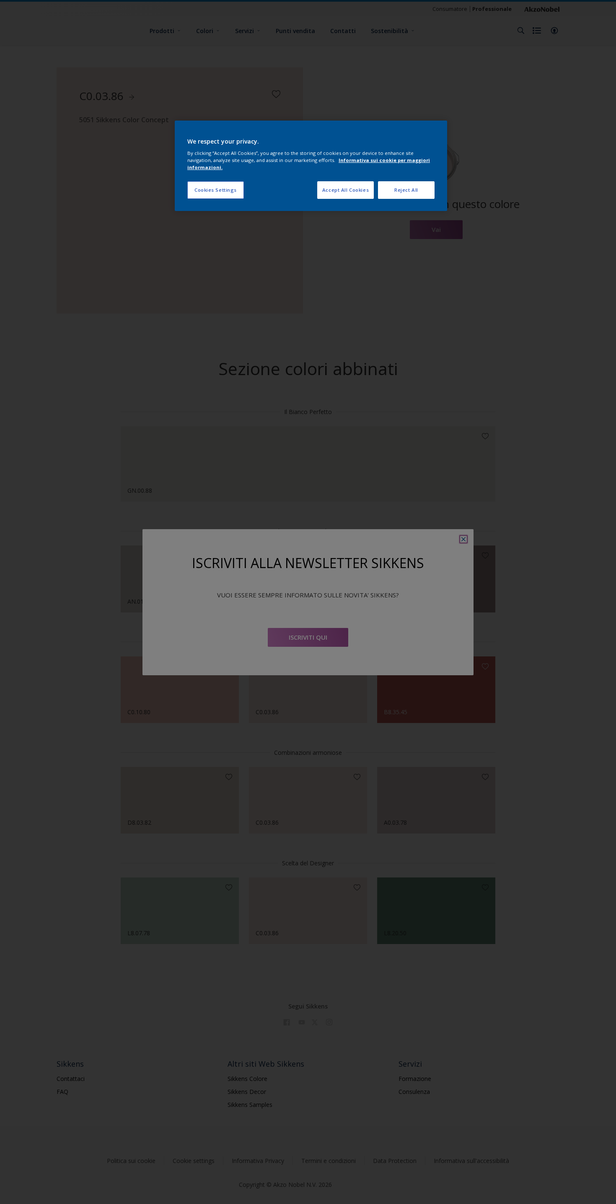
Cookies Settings (215, 190)
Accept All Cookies (345, 190)
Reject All (406, 190)
